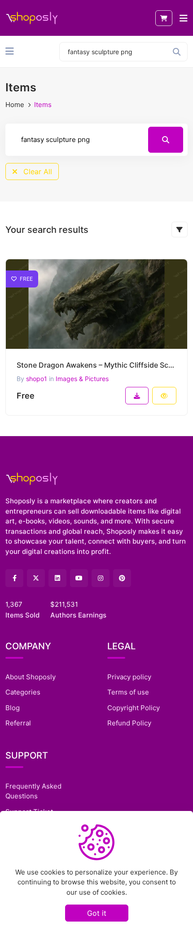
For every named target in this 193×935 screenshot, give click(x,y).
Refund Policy (129, 723)
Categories (22, 692)
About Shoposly (30, 677)
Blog (12, 707)
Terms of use (128, 692)
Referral (18, 723)
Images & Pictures (82, 378)
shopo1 (36, 378)
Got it (96, 913)
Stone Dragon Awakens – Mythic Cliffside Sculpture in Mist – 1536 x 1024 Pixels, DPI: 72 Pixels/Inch (96, 364)
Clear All (36, 171)
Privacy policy (129, 677)
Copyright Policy (133, 707)
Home (14, 104)
